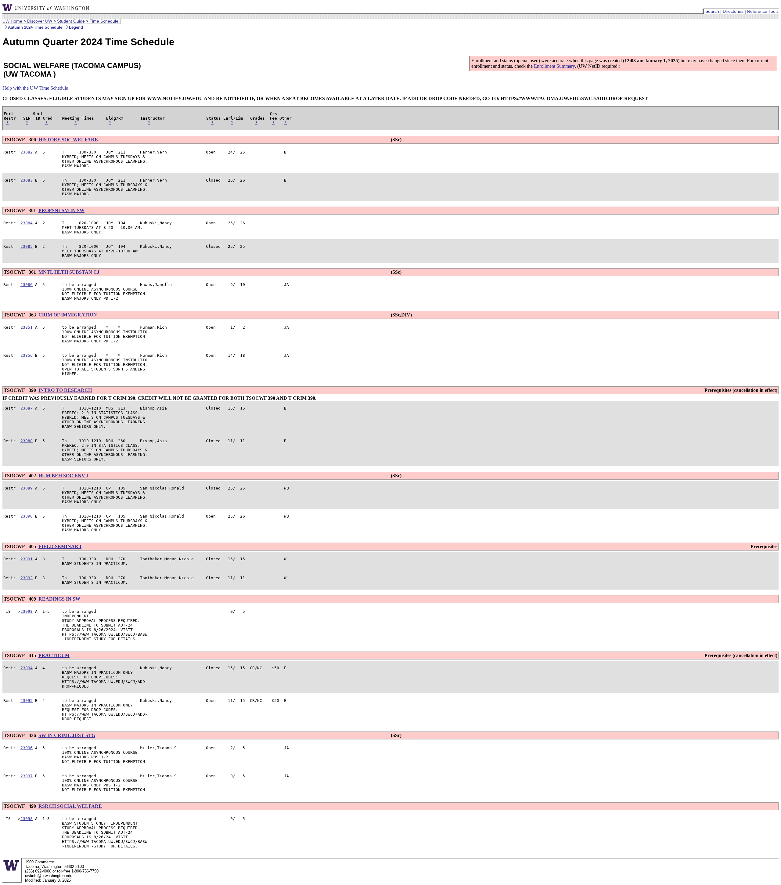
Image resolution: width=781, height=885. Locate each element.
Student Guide (71, 21)
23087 (26, 408)
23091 (26, 559)
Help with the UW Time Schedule (35, 88)
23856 (26, 355)
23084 (26, 223)
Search (712, 11)
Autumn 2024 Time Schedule (35, 27)
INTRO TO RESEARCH (65, 390)
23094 (26, 668)
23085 (26, 246)
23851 (26, 327)
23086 (26, 284)
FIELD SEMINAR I (59, 546)
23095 (26, 700)
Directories (733, 11)
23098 (26, 818)
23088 (26, 441)
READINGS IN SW (59, 598)
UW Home (12, 21)
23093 (26, 611)
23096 (26, 748)
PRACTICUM (54, 655)
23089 (26, 488)
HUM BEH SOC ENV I (63, 475)
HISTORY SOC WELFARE (68, 139)
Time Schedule (104, 21)
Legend (76, 27)
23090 (26, 516)
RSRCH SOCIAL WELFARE (70, 806)
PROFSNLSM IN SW (61, 210)
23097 (26, 776)
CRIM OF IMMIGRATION (67, 314)
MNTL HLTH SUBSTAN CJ (68, 272)
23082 (26, 152)
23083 (26, 180)
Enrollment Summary (554, 66)
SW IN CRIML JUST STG (66, 735)
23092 (26, 578)
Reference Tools (763, 11)
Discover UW (39, 21)
